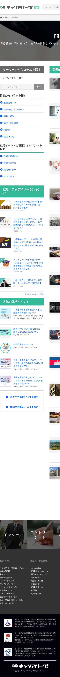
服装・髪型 (9, 116)
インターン (9, 176)
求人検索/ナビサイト (8, 590)
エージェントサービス (8, 587)
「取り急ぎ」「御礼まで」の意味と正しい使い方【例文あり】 (27, 281)
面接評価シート (37, 593)
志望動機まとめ (37, 587)
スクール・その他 (7, 603)
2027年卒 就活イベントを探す (24, 396)
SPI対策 (34, 590)
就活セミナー (10, 169)
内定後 (7, 130)
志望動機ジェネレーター (40, 571)
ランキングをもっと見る (34, 294)
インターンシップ (7, 581)
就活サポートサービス (8, 597)
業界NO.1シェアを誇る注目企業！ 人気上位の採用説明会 (26, 330)
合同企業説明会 (11, 156)
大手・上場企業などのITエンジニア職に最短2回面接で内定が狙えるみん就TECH (28, 363)
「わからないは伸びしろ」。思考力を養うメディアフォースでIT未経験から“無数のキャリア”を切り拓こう (28, 223)
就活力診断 (35, 577)
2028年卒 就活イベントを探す (24, 407)
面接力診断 (35, 584)
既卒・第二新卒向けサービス (11, 600)
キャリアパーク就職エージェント (13, 568)
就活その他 (9, 136)
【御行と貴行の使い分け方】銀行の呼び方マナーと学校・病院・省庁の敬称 (27, 204)
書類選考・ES (10, 102)
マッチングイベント (8, 584)
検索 (39, 86)
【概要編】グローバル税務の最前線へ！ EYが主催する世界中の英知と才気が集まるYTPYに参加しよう (28, 244)
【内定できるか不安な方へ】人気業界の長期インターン (27, 311)
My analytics (36, 568)
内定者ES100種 (37, 581)
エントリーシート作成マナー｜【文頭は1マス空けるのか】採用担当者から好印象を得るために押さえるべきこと (28, 264)
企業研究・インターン (14, 109)
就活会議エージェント (23, 344)
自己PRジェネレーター (40, 574)
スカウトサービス (7, 593)
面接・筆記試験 (11, 123)
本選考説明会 (10, 163)
